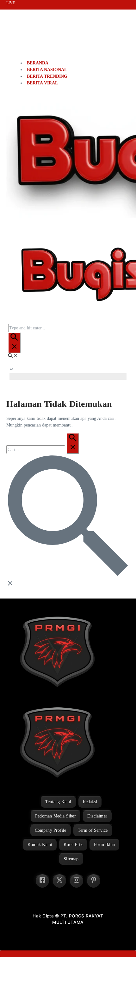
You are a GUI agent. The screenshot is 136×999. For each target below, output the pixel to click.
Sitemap (71, 859)
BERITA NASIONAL (47, 69)
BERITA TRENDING (47, 76)
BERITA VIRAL (42, 83)
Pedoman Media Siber (55, 816)
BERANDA (37, 63)
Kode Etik (73, 844)
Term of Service (93, 830)
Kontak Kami (40, 844)
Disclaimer (97, 816)
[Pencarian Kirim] (14, 342)
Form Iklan (104, 844)
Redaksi (90, 801)
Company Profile (50, 830)
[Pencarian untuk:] (42, 449)
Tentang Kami (58, 801)
